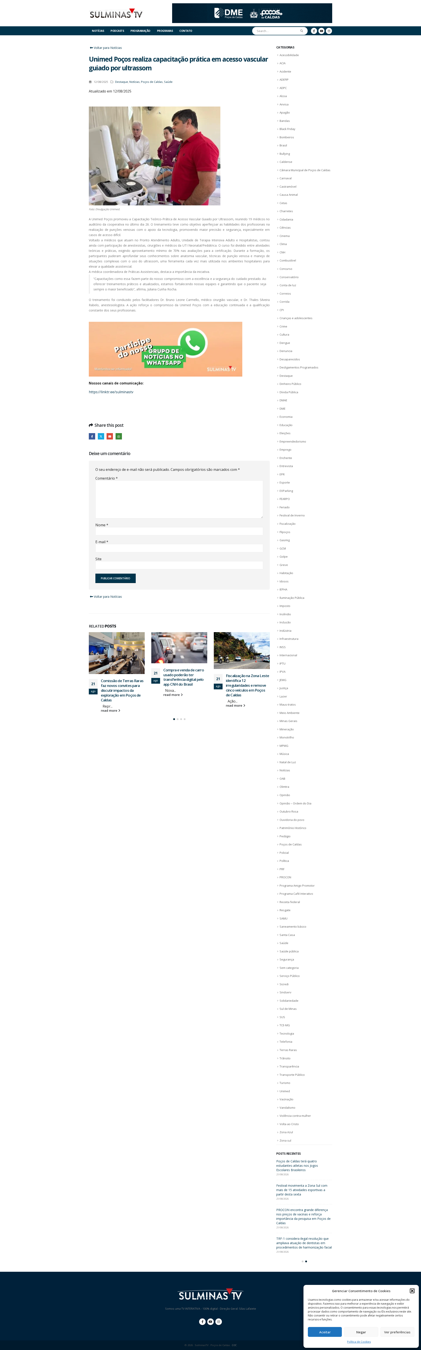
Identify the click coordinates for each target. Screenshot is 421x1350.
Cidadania (286, 219)
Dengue (285, 343)
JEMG (283, 680)
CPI (282, 310)
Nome (101, 525)
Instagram (218, 1317)
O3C (234, 1341)
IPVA (282, 672)
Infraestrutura (289, 639)
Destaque (121, 82)
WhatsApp (119, 436)
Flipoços (285, 532)
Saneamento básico (293, 926)
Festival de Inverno (292, 515)
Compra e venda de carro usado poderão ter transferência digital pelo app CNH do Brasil (121, 677)
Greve (284, 565)
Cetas (283, 203)
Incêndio (285, 614)
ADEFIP (284, 80)
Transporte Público (292, 1075)
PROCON (285, 877)
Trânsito (285, 1058)
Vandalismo (287, 1108)
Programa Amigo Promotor (297, 886)
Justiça (284, 688)
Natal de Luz (288, 762)
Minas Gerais (288, 721)
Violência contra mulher (295, 1116)
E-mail (101, 542)
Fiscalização (288, 524)
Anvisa (284, 104)
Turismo (285, 1083)
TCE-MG (285, 1025)
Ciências (285, 227)
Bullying (285, 154)
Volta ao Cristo (289, 1124)
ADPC (283, 88)
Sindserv (285, 992)
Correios (285, 293)
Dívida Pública (289, 392)
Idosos (284, 581)
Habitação (286, 573)
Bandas (285, 121)
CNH (282, 252)
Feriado (285, 507)
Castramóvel (288, 187)
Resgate (285, 910)
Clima (283, 244)
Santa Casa (287, 935)
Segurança (287, 959)
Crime (283, 326)
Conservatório (289, 277)
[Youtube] (321, 31)
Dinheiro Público (290, 384)
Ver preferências (397, 1332)
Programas (165, 31)
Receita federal (290, 902)
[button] (412, 1291)
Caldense (286, 162)
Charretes (286, 211)
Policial (284, 853)
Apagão (285, 112)
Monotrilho (287, 737)
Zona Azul (286, 1132)
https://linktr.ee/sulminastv (111, 392)
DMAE (283, 400)
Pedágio (285, 836)
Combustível (288, 260)
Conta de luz (288, 285)
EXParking (286, 491)
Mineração (287, 729)
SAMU (283, 918)
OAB (282, 779)
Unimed (285, 1091)
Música (284, 754)
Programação (140, 31)
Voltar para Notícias (107, 48)
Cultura (284, 334)
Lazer (283, 696)
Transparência (289, 1066)
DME (282, 409)
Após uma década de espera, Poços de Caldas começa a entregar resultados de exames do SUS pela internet (304, 1165)
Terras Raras (288, 1050)
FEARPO (285, 499)
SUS (282, 1017)
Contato (185, 31)
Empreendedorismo (293, 441)
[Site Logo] (116, 13)
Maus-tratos (288, 704)
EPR (282, 474)
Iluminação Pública (292, 598)
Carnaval (286, 178)
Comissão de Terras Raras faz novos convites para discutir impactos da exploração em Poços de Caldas (302, 1189)
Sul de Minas (288, 1009)
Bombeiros (287, 137)
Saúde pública (289, 951)
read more (109, 695)
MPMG (284, 746)
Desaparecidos (290, 359)
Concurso (286, 269)
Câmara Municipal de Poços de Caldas (305, 170)
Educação (286, 425)
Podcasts (117, 31)
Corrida (284, 302)
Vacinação (286, 1099)
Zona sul (285, 1140)
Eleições (285, 433)
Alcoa (283, 96)
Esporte (285, 482)
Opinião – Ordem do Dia (295, 803)
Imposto (285, 606)
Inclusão (285, 622)
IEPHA (283, 589)
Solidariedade (289, 1001)
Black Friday (287, 129)
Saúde (168, 82)
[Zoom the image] (252, 6)
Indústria (285, 631)
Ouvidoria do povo (292, 820)
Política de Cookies (359, 1342)
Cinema (285, 236)
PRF (282, 869)
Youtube (210, 1317)
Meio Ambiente (290, 713)
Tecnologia (287, 1033)
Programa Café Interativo (296, 894)
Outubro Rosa (289, 811)
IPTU (282, 663)
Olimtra (284, 787)
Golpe (284, 556)
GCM (283, 548)
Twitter (101, 436)
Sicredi (284, 984)
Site (98, 559)
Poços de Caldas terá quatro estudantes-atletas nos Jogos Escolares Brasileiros (247, 685)
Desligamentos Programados (299, 367)
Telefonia (286, 1042)
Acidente (285, 71)
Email (110, 436)
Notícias (98, 31)
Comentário (106, 478)
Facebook (92, 436)
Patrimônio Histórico (293, 828)
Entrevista (286, 466)
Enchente (286, 458)
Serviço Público (290, 976)
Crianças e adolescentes (296, 318)
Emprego (285, 450)
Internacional (288, 655)
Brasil (283, 145)
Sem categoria (289, 968)
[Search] (301, 31)
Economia (286, 417)
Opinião (285, 795)
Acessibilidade (289, 55)
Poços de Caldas (152, 82)
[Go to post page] (117, 647)
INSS (283, 647)
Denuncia (286, 351)
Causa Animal (289, 195)
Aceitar (325, 1332)
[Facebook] (314, 31)
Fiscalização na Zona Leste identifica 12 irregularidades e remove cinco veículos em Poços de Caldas (185, 685)
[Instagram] (329, 31)
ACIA (282, 63)
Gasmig (285, 540)
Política (284, 861)
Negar (361, 1332)
